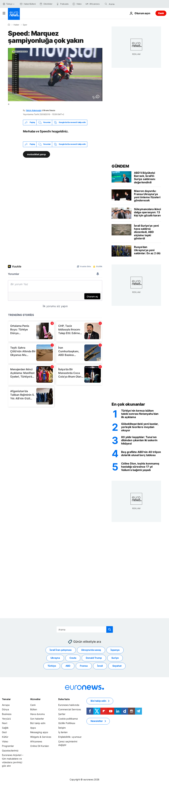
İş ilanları (63, 732)
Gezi (4, 732)
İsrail (100, 665)
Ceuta (72, 658)
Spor (25, 25)
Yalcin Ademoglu (33, 110)
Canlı (161, 13)
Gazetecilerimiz (10, 750)
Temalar (6, 699)
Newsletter (97, 721)
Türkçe (9, 4)
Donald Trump (94, 658)
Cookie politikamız (68, 718)
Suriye (115, 658)
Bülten (33, 709)
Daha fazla (63, 699)
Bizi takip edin (37, 723)
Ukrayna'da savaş (91, 650)
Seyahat (116, 665)
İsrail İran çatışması (61, 650)
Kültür (5, 736)
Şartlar (61, 714)
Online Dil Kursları (39, 746)
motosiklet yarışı (36, 154)
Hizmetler (35, 699)
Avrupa (6, 705)
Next (4, 723)
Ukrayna (55, 658)
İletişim (62, 727)
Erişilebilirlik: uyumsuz (70, 736)
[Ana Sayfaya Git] (14, 14)
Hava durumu (37, 714)
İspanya (115, 650)
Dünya (5, 709)
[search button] (106, 4)
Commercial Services (69, 709)
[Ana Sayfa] (9, 24)
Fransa (84, 665)
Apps (33, 727)
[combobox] (122, 4)
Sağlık (5, 727)
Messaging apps (39, 732)
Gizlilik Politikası (66, 723)
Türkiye (52, 665)
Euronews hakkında (68, 705)
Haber (16, 25)
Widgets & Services (40, 736)
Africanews (36, 741)
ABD (68, 665)
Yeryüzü (6, 718)
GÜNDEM (120, 166)
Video (5, 741)
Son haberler (37, 718)
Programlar (8, 746)
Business (6, 714)
